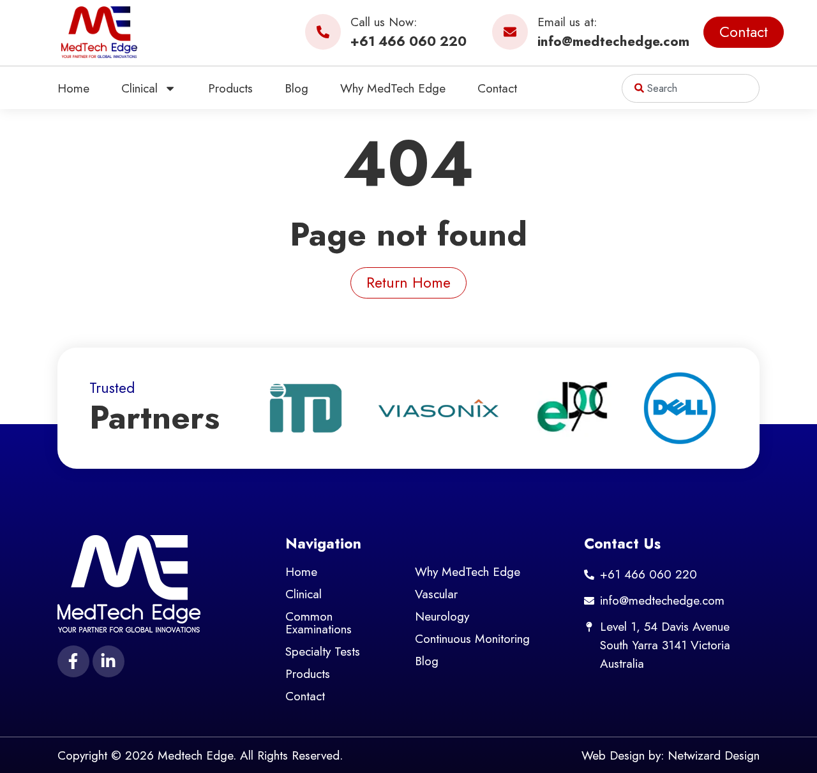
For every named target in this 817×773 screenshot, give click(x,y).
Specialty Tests (322, 651)
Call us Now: (383, 22)
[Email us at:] (510, 32)
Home (73, 88)
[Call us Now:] (323, 32)
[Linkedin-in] (108, 661)
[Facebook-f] (73, 661)
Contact (497, 88)
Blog (296, 88)
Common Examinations (318, 622)
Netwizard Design (714, 755)
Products (230, 88)
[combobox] (691, 88)
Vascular (436, 593)
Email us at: (567, 22)
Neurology (442, 616)
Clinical (139, 88)
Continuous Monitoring (472, 638)
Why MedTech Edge (393, 88)
